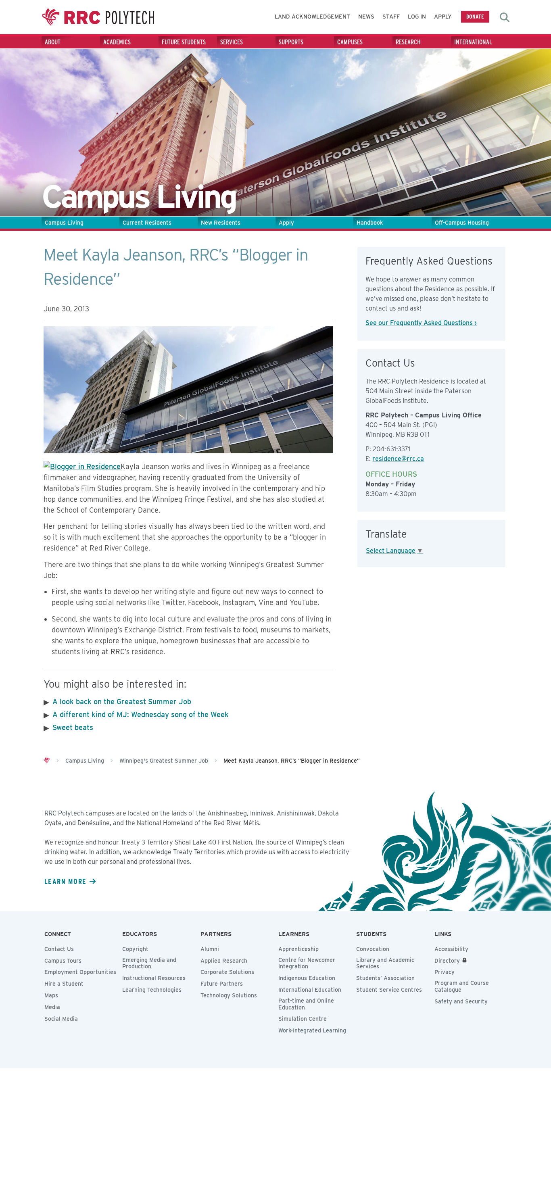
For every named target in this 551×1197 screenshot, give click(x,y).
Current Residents (147, 222)
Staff (391, 16)
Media (52, 1007)
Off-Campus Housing (462, 222)
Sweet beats (72, 727)
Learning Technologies (152, 989)
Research (408, 42)
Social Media (61, 1019)
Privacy (444, 972)
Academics (117, 42)
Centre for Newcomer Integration (306, 963)
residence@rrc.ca (398, 459)
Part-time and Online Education (306, 1004)
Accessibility (451, 949)
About (53, 42)
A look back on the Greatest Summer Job (121, 701)
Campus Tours (62, 960)
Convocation (372, 949)
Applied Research (223, 960)
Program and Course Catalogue (461, 986)
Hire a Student (63, 983)
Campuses (350, 42)
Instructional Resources (154, 978)
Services (231, 42)
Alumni (209, 949)
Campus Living (64, 222)
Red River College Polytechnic (98, 17)
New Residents (220, 222)
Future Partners (221, 983)
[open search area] (504, 17)
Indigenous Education (306, 978)
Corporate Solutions (227, 972)
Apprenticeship (298, 949)
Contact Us (59, 949)
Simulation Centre (302, 1019)
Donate (475, 16)
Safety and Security (461, 1001)
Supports (291, 42)
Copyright (135, 949)
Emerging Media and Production (149, 963)
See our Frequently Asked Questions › (421, 323)
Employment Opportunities (80, 972)
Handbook (370, 222)
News (366, 16)
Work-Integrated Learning (312, 1030)
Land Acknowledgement (312, 16)
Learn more (65, 881)
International (473, 42)
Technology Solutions (228, 995)
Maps (51, 995)
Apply (443, 16)
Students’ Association (385, 978)
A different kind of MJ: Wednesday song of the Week (140, 714)
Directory (447, 960)
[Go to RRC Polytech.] (47, 760)
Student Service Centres (389, 989)
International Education (309, 989)
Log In (417, 16)
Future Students (184, 42)
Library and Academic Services (385, 963)
